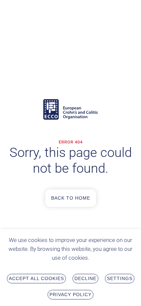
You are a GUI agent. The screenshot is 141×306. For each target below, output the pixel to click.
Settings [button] (119, 278)
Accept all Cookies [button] (36, 278)
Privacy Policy (70, 294)
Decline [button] (85, 278)
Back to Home (70, 198)
